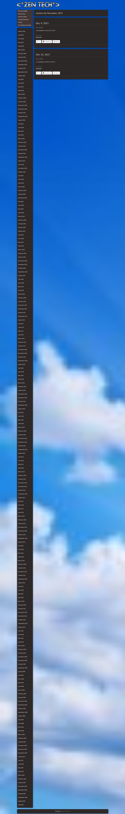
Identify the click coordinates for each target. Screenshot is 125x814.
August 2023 (21, 161)
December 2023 (22, 149)
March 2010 (21, 645)
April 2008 (21, 731)
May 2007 (21, 768)
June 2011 (21, 590)
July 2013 (21, 501)
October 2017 (22, 312)
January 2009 (22, 697)
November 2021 (22, 198)
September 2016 (22, 360)
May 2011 (20, 594)
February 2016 (22, 386)
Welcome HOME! (102, 5)
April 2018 (21, 290)
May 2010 (21, 638)
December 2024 (22, 105)
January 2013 (22, 523)
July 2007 (21, 760)
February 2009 (22, 694)
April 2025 (21, 90)
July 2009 (21, 675)
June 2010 (21, 634)
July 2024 (21, 124)
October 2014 (22, 446)
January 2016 (22, 390)
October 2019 (22, 227)
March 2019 (21, 249)
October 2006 (22, 793)
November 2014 (22, 442)
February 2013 (22, 520)
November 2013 (22, 486)
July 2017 (21, 323)
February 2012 (22, 564)
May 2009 (21, 682)
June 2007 (21, 764)
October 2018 (22, 268)
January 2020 (22, 223)
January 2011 (22, 608)
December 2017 (22, 305)
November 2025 (22, 64)
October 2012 (22, 534)
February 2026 (22, 53)
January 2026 (22, 57)
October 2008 (22, 708)
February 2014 (22, 475)
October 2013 (22, 490)
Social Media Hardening (96, 5)
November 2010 (22, 616)
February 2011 (22, 605)
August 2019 (21, 231)
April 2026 (21, 46)
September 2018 (22, 272)
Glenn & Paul (99, 5)
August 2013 (21, 497)
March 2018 (21, 294)
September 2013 (22, 494)
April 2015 (21, 423)
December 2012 (22, 527)
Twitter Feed (106, 5)
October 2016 (22, 357)
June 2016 (21, 372)
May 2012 (21, 553)
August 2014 (21, 453)
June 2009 (21, 679)
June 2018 (21, 283)
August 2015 (21, 409)
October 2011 (22, 575)
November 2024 (22, 109)
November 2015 (22, 397)
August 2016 (21, 364)
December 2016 (22, 349)
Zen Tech (57, 811)
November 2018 (22, 264)
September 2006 (22, 797)
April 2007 (21, 771)
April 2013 (21, 512)
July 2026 (21, 35)
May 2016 (21, 375)
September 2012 (22, 538)
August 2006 (21, 801)
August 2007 (21, 756)
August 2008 (21, 716)
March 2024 (21, 138)
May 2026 (21, 42)
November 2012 (22, 531)
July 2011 (20, 586)
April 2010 (21, 642)
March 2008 (21, 734)
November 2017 (22, 309)
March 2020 (21, 216)
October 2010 (22, 619)
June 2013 (21, 505)
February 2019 (22, 253)
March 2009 (21, 690)
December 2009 (22, 656)
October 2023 (22, 153)
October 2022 (22, 172)
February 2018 (22, 298)
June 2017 (21, 327)
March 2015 (21, 427)
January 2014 (22, 479)
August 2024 (21, 120)
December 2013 (22, 483)
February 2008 (22, 738)
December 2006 (22, 786)
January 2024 (22, 146)
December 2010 (22, 612)
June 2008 (21, 723)
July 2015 (21, 412)
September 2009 (22, 668)
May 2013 (21, 508)
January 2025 (22, 101)
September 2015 (22, 405)
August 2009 (21, 671)
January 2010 (22, 653)
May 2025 (21, 87)
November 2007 (22, 749)
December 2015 (22, 394)
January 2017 (22, 346)
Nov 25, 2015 (43, 54)
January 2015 (22, 434)
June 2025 (21, 83)
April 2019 (21, 246)
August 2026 (21, 31)
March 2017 (21, 338)
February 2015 (22, 431)
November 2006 (22, 790)
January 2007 (22, 782)
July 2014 (21, 457)
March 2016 (21, 383)
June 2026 (21, 38)
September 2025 (22, 72)
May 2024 (21, 131)
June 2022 (21, 179)
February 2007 (22, 779)
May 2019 (21, 242)
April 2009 (21, 686)
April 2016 (21, 379)
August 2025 (21, 75)
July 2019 (21, 235)
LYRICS (89, 5)
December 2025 (22, 61)
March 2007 (21, 775)
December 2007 (22, 745)
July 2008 (21, 719)
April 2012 (21, 557)
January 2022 (22, 194)
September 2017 (22, 316)
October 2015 (22, 401)
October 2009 (22, 664)
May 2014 (21, 464)
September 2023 (22, 157)
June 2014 (21, 460)
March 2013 (21, 516)
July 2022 (21, 175)
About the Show (86, 5)
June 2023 (21, 164)
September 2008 (22, 712)
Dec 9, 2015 (42, 23)
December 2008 (22, 701)
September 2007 (22, 753)
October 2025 (22, 68)
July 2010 (21, 631)
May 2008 (21, 727)
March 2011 (21, 601)
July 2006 (21, 805)
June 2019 (21, 238)
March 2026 (21, 50)
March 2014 (21, 471)
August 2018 (21, 275)
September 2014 (22, 449)
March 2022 (21, 186)
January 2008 (22, 742)
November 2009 (22, 660)
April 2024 (21, 135)
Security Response (93, 5)
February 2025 (22, 98)
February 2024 (22, 142)
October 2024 (22, 112)
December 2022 (22, 168)
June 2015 (21, 416)
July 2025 (21, 79)
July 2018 (21, 279)
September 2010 (22, 623)
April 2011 (21, 597)
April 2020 (21, 212)
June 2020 (21, 205)
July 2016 (21, 368)
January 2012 (22, 568)
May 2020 (21, 209)
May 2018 (21, 286)
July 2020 (21, 201)
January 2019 (22, 257)
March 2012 (21, 560)
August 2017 (21, 320)
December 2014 (22, 438)
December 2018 (22, 260)
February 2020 (22, 220)
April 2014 (21, 468)
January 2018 (22, 301)
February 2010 (22, 649)
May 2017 (21, 331)
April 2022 (21, 183)
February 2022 (22, 190)
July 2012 (21, 545)
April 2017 (21, 335)
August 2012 (21, 542)
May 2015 (21, 420)
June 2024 (21, 127)
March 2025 (21, 94)
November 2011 (22, 571)
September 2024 (22, 116)
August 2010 (21, 627)
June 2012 (21, 549)
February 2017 (22, 342)
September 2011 (22, 579)
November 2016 (22, 353)
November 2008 (22, 705)
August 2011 (21, 582)
